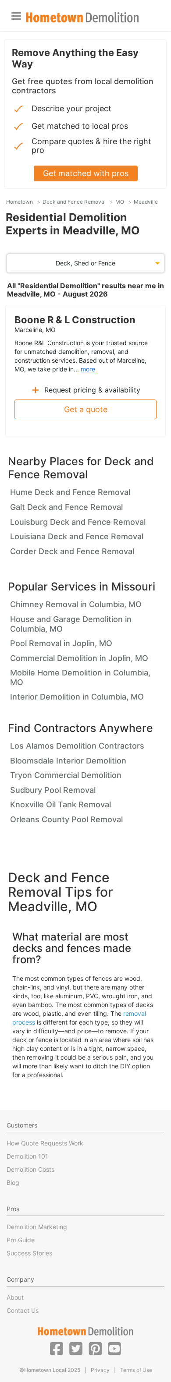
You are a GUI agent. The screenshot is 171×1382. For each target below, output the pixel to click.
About (15, 1297)
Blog (13, 1182)
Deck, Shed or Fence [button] (85, 263)
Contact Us (23, 1310)
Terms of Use (136, 1370)
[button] (56, 1348)
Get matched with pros (85, 173)
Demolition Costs (30, 1169)
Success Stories (29, 1253)
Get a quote (85, 409)
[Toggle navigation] (16, 16)
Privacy (100, 1370)
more (88, 369)
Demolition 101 (27, 1156)
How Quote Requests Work (45, 1143)
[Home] (82, 17)
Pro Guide (21, 1240)
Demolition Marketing (37, 1226)
